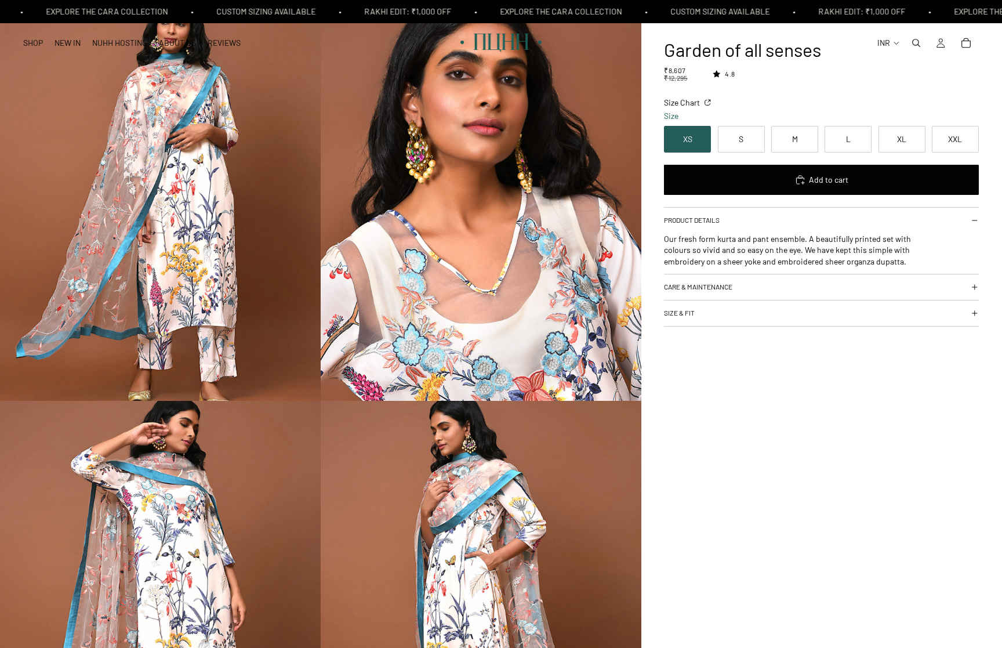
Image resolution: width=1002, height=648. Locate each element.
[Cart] (966, 43)
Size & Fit (679, 313)
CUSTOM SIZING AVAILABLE (259, 11)
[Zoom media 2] (481, 200)
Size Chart (683, 102)
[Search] (916, 43)
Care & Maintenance (698, 287)
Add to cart (828, 179)
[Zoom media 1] (160, 200)
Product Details (692, 220)
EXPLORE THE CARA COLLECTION (100, 11)
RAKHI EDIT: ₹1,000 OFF (401, 11)
